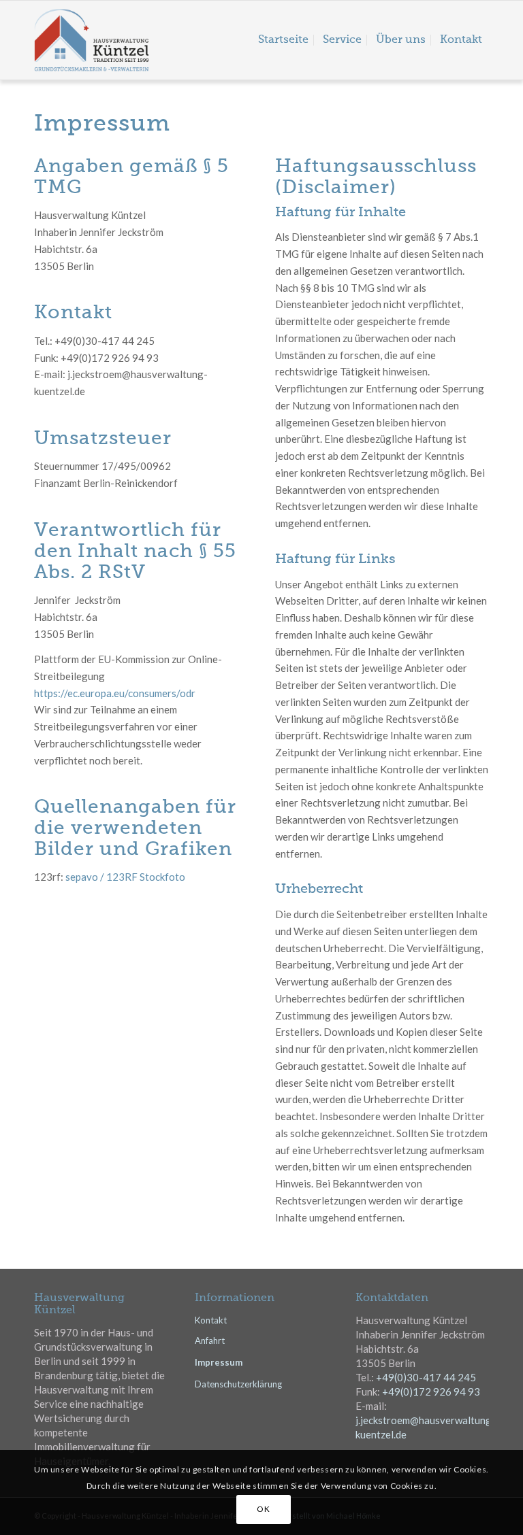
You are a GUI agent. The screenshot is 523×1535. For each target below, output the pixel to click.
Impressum (218, 1362)
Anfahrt (210, 1340)
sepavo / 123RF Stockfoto (125, 877)
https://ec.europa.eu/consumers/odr (114, 693)
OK (263, 1509)
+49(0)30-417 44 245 (426, 1377)
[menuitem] (283, 40)
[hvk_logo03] (120, 40)
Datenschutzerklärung (238, 1384)
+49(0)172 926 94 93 (431, 1391)
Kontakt (211, 1320)
